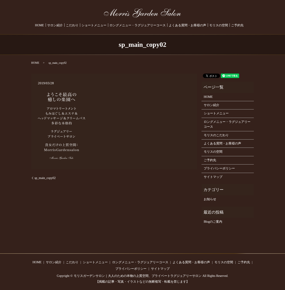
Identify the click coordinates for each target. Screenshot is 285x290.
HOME (39, 25)
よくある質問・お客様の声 (187, 25)
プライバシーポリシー (219, 168)
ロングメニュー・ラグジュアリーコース (138, 25)
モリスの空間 (218, 25)
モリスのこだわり (216, 135)
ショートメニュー (93, 25)
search (248, 25)
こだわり (72, 25)
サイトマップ (213, 177)
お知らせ (210, 199)
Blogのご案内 (213, 221)
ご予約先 (237, 25)
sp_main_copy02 (45, 178)
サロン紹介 (55, 25)
